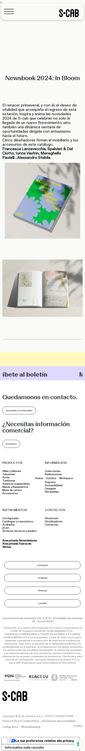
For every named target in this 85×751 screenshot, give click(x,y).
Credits (78, 726)
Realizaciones (53, 474)
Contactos (51, 524)
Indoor (39, 478)
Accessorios (10, 493)
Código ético (10, 727)
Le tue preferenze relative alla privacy (44, 741)
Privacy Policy (10, 721)
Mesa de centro (12, 490)
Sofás (6, 477)
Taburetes (9, 474)
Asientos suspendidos (16, 483)
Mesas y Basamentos (15, 487)
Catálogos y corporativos (17, 521)
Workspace (66, 478)
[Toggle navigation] (10, 11)
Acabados (8, 524)
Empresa (50, 482)
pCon (5, 527)
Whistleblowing (30, 727)
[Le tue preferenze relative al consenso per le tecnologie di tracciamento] (78, 744)
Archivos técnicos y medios (19, 531)
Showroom (51, 518)
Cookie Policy (30, 721)
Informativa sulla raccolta (24, 747)
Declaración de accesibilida (58, 721)
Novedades (52, 491)
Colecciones (52, 471)
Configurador (10, 518)
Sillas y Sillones (11, 471)
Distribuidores (53, 521)
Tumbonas (9, 480)
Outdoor (51, 478)
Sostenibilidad (53, 485)
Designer (50, 488)
